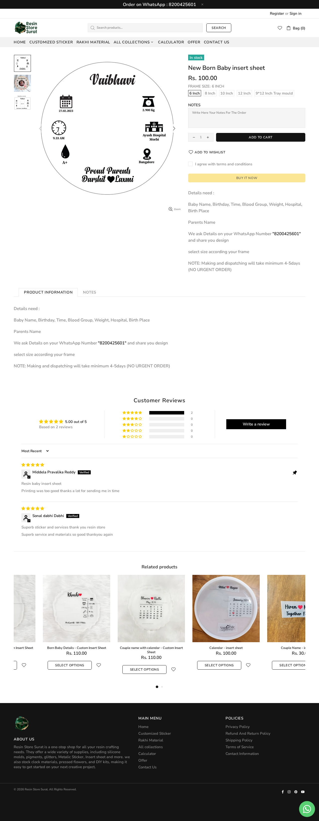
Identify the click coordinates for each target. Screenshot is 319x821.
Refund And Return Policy (248, 733)
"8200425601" (286, 234)
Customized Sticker (154, 733)
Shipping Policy (239, 740)
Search (219, 28)
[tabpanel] (47, 627)
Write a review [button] (256, 424)
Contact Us (147, 767)
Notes (194, 105)
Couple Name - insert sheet (47, 648)
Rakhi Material (150, 740)
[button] (133, 412)
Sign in (296, 13)
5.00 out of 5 (76, 421)
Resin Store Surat (26, 27)
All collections (150, 746)
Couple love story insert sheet (122, 648)
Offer (142, 760)
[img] (32, 464)
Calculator (147, 753)
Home (143, 726)
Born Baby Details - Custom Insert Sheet (271, 648)
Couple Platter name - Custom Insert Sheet (197, 648)
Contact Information (242, 753)
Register (277, 13)
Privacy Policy (238, 726)
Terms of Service (240, 746)
